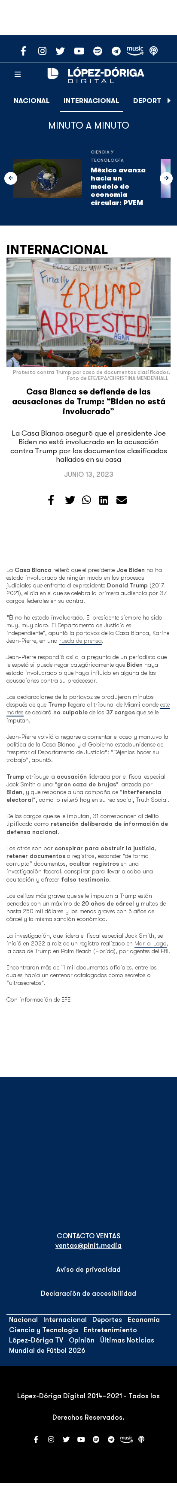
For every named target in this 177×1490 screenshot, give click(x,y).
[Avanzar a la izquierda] (10, 178)
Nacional (32, 101)
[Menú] (18, 74)
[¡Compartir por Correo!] (121, 500)
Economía (144, 1320)
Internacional (91, 101)
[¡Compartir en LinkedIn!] (103, 500)
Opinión (82, 1340)
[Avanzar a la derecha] (169, 100)
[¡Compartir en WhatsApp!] (86, 500)
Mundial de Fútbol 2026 (47, 1351)
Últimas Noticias (127, 1340)
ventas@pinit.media (88, 1245)
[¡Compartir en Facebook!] (51, 500)
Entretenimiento (110, 1330)
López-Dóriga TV (36, 1340)
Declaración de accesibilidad (88, 1293)
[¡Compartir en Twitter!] (70, 500)
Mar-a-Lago (150, 943)
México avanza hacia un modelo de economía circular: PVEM (118, 186)
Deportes (151, 101)
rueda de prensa (80, 640)
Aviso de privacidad (88, 1269)
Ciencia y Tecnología (43, 1330)
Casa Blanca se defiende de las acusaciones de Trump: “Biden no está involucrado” (88, 401)
